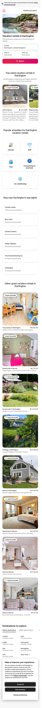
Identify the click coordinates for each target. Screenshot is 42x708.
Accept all (20, 684)
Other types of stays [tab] (26, 630)
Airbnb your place (30, 10)
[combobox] (20, 48)
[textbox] (11, 55)
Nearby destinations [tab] (9, 630)
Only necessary (20, 690)
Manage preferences (20, 695)
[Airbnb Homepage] (4, 10)
